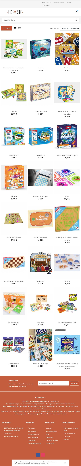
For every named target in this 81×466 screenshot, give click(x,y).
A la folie (14, 196)
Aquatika (40, 68)
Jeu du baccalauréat (40, 237)
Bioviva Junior (13, 155)
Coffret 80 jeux (14, 363)
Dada (67, 196)
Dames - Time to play (40, 196)
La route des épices (40, 111)
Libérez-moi (40, 281)
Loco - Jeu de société (40, 363)
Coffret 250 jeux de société (67, 322)
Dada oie (14, 111)
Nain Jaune (40, 322)
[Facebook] (38, 455)
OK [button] (64, 462)
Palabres (67, 68)
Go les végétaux (13, 322)
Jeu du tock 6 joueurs (14, 237)
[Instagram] (43, 455)
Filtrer (8, 28)
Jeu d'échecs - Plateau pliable (14, 281)
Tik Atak (67, 281)
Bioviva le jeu (40, 155)
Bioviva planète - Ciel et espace (67, 155)
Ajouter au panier (11, 64)
